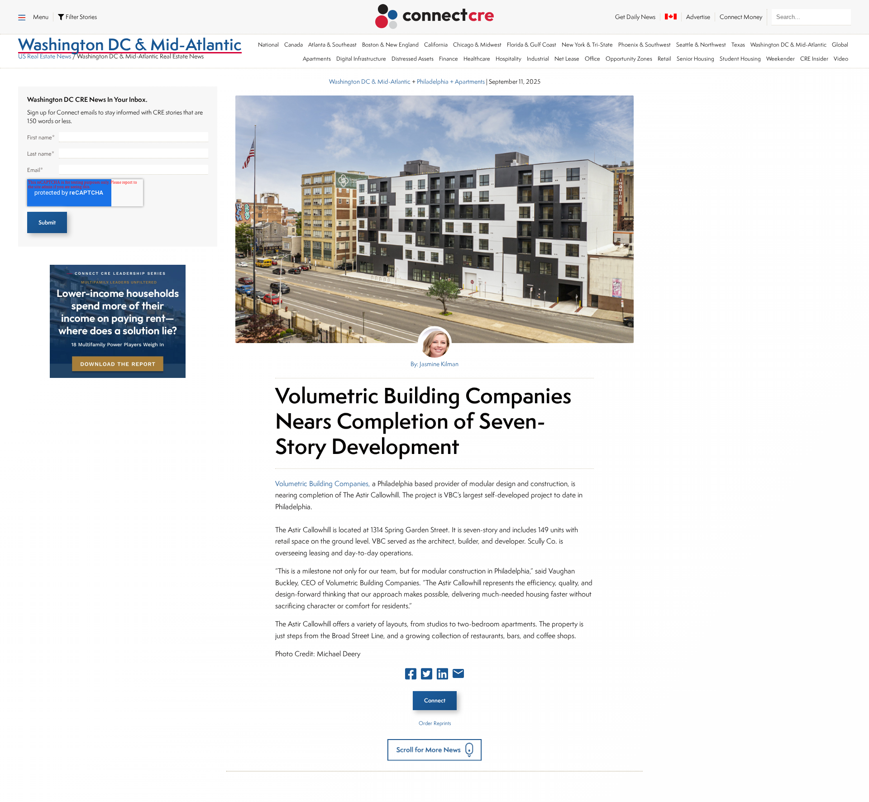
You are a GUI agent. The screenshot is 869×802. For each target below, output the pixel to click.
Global (840, 44)
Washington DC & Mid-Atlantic (788, 44)
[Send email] (458, 675)
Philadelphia (433, 81)
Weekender (780, 58)
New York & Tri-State (587, 44)
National (268, 44)
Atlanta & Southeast (332, 44)
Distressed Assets (413, 58)
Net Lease (566, 58)
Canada (293, 44)
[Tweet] (426, 676)
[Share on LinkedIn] (442, 676)
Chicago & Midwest (477, 44)
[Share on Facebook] (410, 676)
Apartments (317, 58)
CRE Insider (814, 58)
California (436, 44)
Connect (434, 700)
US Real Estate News (44, 56)
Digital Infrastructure (361, 58)
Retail (664, 58)
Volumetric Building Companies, (322, 483)
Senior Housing (695, 58)
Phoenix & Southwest (644, 44)
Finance (448, 58)
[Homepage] (434, 15)
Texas (738, 44)
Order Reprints (435, 723)
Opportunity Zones (629, 58)
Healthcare (476, 58)
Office (592, 58)
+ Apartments (467, 81)
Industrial (538, 58)
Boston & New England (390, 44)
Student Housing (740, 58)
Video (841, 58)
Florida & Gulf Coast (531, 44)
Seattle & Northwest (701, 44)
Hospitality (508, 58)
